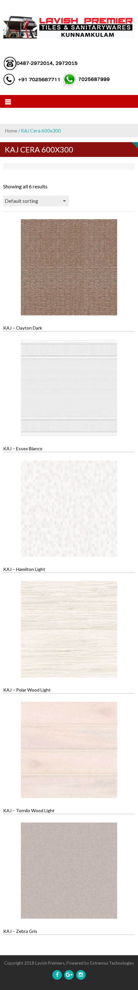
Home (11, 130)
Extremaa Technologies (112, 963)
